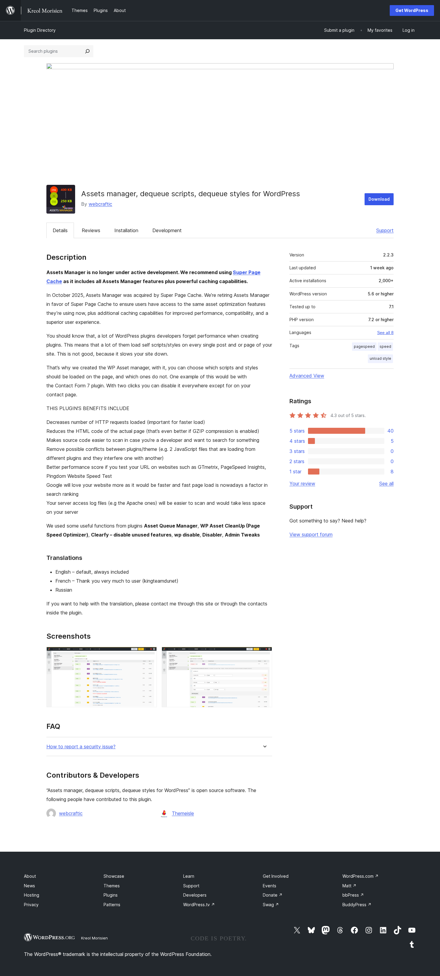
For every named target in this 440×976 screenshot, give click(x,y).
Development (167, 230)
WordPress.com (360, 876)
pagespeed (364, 346)
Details (60, 230)
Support (385, 230)
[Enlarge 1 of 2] (149, 655)
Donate (273, 895)
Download (379, 199)
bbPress (353, 895)
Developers (195, 895)
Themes (112, 885)
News (29, 885)
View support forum (311, 534)
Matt (349, 885)
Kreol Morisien (94, 938)
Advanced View (306, 376)
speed (385, 346)
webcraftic (100, 204)
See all (386, 484)
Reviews (91, 230)
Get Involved (276, 876)
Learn (188, 876)
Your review (302, 484)
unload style (380, 358)
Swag (271, 904)
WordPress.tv (199, 904)
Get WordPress (411, 10)
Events (269, 885)
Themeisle (183, 813)
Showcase (114, 876)
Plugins (111, 895)
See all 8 (385, 332)
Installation (126, 230)
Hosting (31, 895)
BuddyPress (356, 904)
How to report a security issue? (81, 747)
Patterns (112, 904)
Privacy (31, 904)
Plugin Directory (40, 30)
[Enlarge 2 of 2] (264, 655)
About (30, 876)
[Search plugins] (87, 51)
